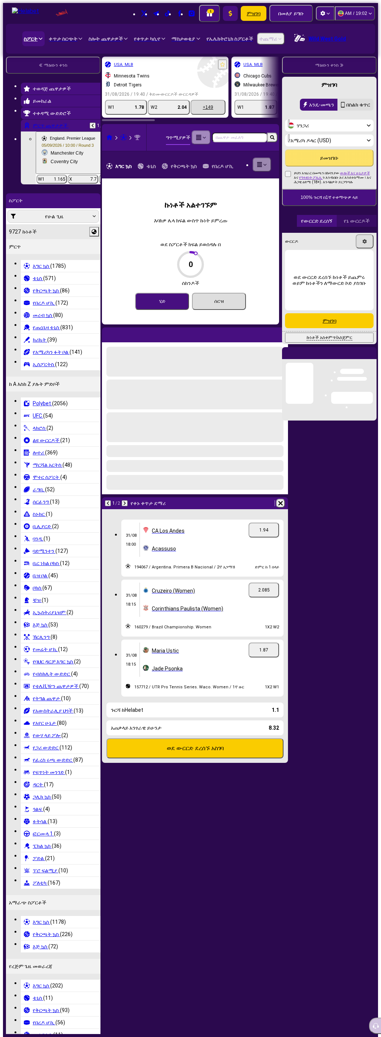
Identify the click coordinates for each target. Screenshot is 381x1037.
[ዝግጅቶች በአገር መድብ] (94, 232)
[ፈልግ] (272, 137)
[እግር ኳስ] (123, 137)
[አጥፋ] (280, 333)
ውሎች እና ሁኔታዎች (355, 189)
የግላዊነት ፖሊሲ (311, 193)
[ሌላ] (201, 137)
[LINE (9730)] (109, 137)
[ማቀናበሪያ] (325, 13)
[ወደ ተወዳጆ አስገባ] (222, 64)
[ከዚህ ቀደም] (93, 126)
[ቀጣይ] (127, 333)
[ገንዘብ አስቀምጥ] (230, 13)
